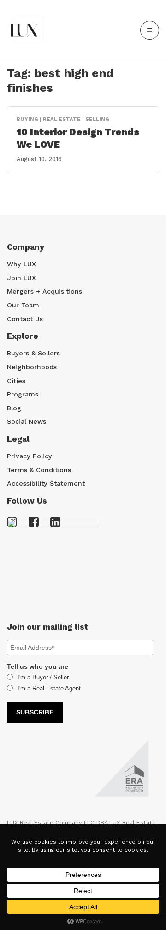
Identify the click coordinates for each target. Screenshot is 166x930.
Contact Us (25, 319)
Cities (16, 380)
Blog (14, 408)
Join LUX (21, 278)
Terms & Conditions (39, 470)
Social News (26, 421)
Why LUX (21, 264)
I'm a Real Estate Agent (49, 688)
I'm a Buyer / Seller (43, 677)
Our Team (23, 305)
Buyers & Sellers (33, 353)
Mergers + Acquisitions (44, 291)
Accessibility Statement (46, 483)
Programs (22, 394)
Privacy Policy (29, 456)
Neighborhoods (32, 367)
